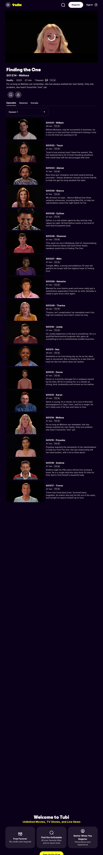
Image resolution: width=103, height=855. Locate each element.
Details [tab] (34, 103)
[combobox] (27, 112)
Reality (9, 80)
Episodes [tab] (11, 102)
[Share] (18, 95)
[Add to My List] (11, 95)
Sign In (89, 5)
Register (76, 5)
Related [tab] (23, 103)
